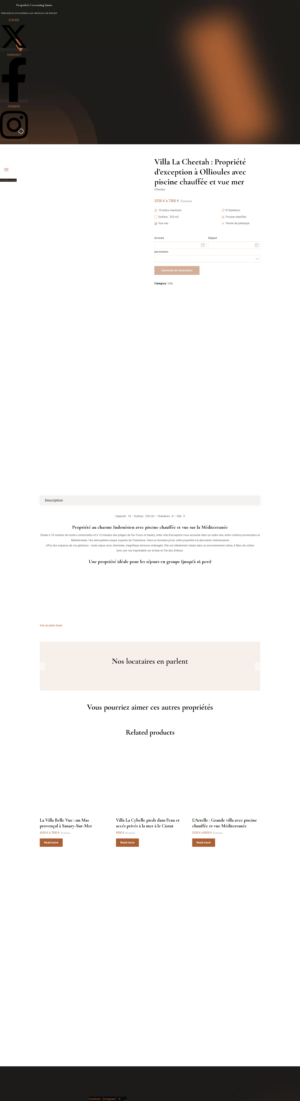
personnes (161, 251)
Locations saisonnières (28, 175)
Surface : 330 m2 (168, 217)
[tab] (54, 500)
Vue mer (163, 223)
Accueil (10, 175)
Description (54, 500)
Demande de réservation (177, 270)
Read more (51, 842)
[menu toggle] (6, 170)
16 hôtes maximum (169, 210)
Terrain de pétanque (237, 223)
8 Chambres (233, 210)
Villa (170, 283)
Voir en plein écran (51, 625)
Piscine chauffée (236, 217)
